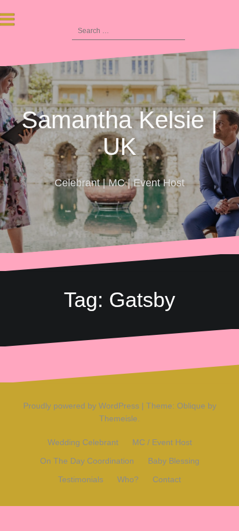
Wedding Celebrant (83, 442)
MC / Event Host (162, 442)
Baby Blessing (174, 460)
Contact (167, 479)
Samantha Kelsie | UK (119, 133)
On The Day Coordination (87, 460)
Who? (128, 479)
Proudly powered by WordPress (81, 405)
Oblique (191, 405)
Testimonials (80, 479)
